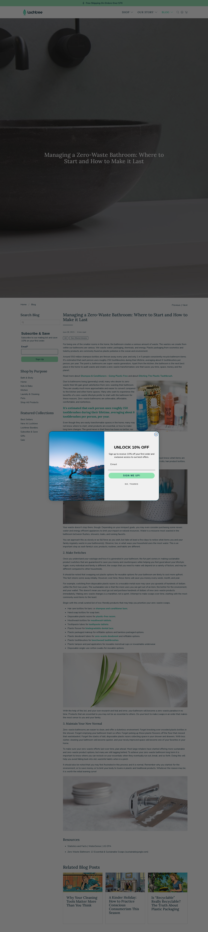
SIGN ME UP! (131, 475)
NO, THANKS (131, 484)
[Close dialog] (156, 434)
